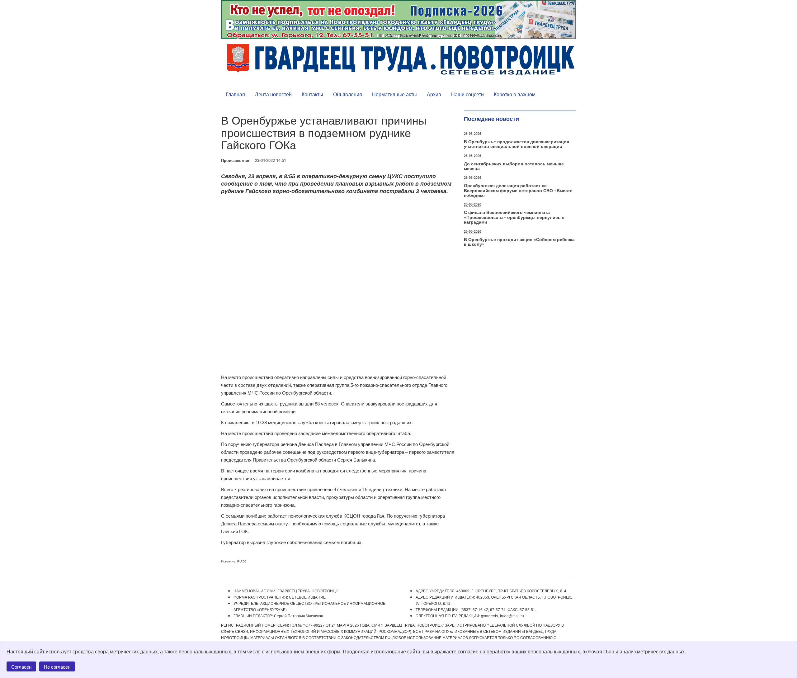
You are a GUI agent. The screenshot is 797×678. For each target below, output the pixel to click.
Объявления (347, 94)
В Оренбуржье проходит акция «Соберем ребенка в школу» (519, 241)
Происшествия (236, 160)
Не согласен (57, 666)
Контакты (312, 94)
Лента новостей (273, 94)
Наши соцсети (467, 94)
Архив (434, 94)
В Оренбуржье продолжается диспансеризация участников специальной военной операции (516, 143)
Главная (235, 94)
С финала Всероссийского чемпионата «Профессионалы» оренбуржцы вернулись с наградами (514, 217)
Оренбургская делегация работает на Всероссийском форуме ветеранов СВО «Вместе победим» (518, 190)
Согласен (21, 666)
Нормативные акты (394, 94)
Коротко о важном (514, 94)
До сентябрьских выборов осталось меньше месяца (514, 165)
